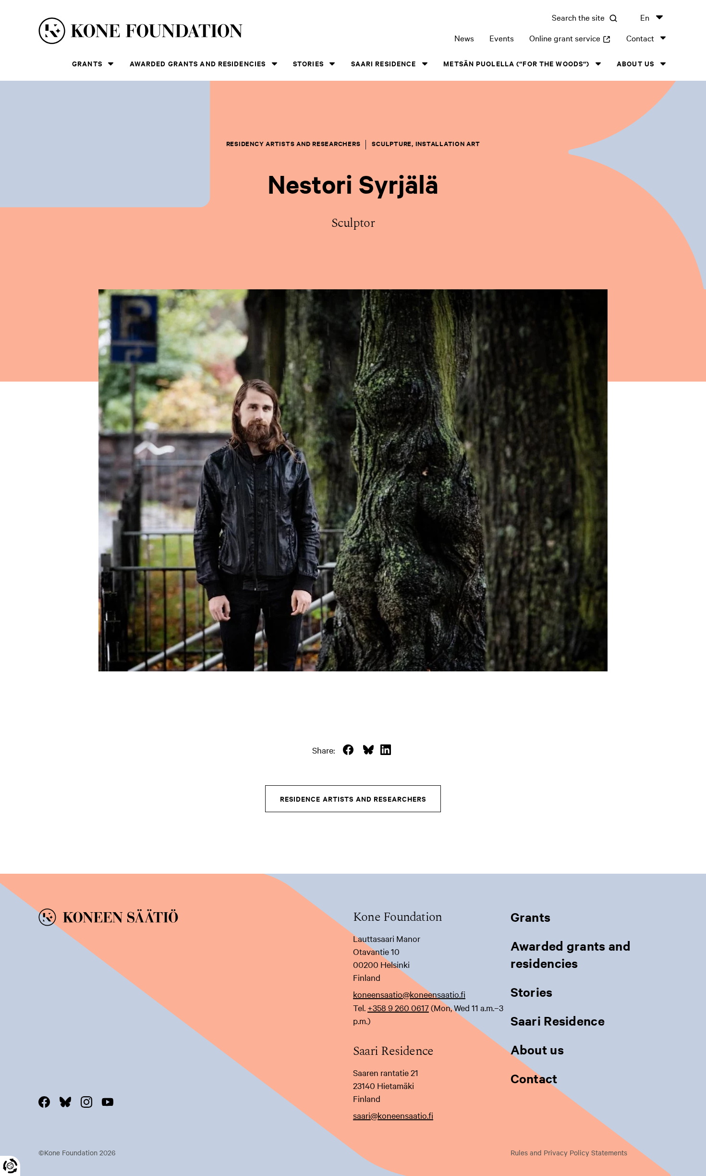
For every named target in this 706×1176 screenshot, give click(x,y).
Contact (640, 37)
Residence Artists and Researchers (353, 798)
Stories (308, 63)
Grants (87, 63)
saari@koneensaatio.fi (393, 1115)
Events (501, 37)
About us (635, 63)
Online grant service (570, 38)
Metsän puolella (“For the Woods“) (516, 63)
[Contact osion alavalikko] (663, 38)
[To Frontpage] (195, 918)
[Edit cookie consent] (10, 1166)
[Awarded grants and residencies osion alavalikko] (274, 64)
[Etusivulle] (174, 32)
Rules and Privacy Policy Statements (569, 1152)
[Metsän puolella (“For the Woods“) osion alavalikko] (598, 64)
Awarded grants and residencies (198, 63)
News (464, 37)
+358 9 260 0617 (398, 1007)
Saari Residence (383, 63)
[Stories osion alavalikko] (332, 64)
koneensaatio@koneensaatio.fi (409, 994)
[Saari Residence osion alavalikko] (424, 64)
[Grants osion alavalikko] (111, 64)
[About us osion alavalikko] (663, 64)
